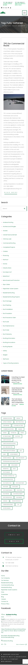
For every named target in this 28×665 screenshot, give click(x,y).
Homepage (7, 25)
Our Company (5, 578)
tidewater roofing (8, 504)
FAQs (2, 592)
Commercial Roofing (9, 243)
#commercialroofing (7, 637)
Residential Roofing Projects (11, 297)
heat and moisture (7, 447)
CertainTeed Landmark (10, 235)
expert (22, 432)
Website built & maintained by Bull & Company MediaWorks (14, 659)
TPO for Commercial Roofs (14, 44)
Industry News (7, 268)
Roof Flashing (7, 305)
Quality (5, 465)
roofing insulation (8, 479)
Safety (5, 351)
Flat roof (17, 436)
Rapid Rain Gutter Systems (9, 590)
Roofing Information (9, 338)
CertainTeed (6, 425)
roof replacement (17, 493)
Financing (6, 255)
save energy (19, 497)
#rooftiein (4, 636)
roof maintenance (7, 490)
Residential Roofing (9, 293)
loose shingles (14, 454)
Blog (2, 597)
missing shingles (7, 458)
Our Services (5, 580)
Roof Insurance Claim (9, 317)
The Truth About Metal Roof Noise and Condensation (18, 400)
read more (11, 192)
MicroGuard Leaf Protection (11, 280)
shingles (5, 501)
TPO (18, 504)
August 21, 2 (15, 382)
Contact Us (4, 601)
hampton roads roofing (9, 443)
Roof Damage (7, 301)
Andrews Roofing (8, 222)
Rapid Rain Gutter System (10, 289)
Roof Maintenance (8, 326)
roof (14, 468)
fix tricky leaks (7, 436)
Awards (5, 231)
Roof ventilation (7, 497)
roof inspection (7, 483)
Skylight (5, 355)
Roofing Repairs (7, 346)
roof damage (6, 472)
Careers (3, 599)
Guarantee (4, 594)
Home (3, 576)
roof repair (6, 493)
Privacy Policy (5, 604)
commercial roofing (8, 429)
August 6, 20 (15, 393)
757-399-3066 (6, 2)
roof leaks (15, 486)
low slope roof (7, 272)
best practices (20, 422)
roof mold (19, 490)
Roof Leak (6, 322)
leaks (4, 454)
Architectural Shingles (9, 226)
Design (4, 432)
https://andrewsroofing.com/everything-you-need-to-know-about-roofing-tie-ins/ (13, 630)
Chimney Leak (7, 239)
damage (20, 429)
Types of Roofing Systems (11, 363)
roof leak (5, 486)
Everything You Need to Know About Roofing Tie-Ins (18, 379)
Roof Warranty (7, 334)
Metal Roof (6, 276)
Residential (6, 468)
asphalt (18, 418)
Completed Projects (9, 247)
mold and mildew (20, 458)
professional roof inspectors (10, 461)
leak (21, 450)
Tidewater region (16, 501)
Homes (5, 264)
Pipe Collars (6, 284)
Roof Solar (6, 330)
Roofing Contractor (8, 475)
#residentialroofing (13, 636)
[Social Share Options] (26, 644)
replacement (14, 465)
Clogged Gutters (18, 425)
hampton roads (7, 440)
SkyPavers (6, 359)
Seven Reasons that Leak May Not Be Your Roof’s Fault (18, 389)
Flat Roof (5, 260)
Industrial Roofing (6, 587)
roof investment (20, 483)
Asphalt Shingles (7, 422)
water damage (6, 508)
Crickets (5, 251)
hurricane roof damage (9, 450)
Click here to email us (11, 566)
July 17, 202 (14, 404)
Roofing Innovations (9, 342)
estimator (13, 432)
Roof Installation (8, 309)
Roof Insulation (7, 313)
